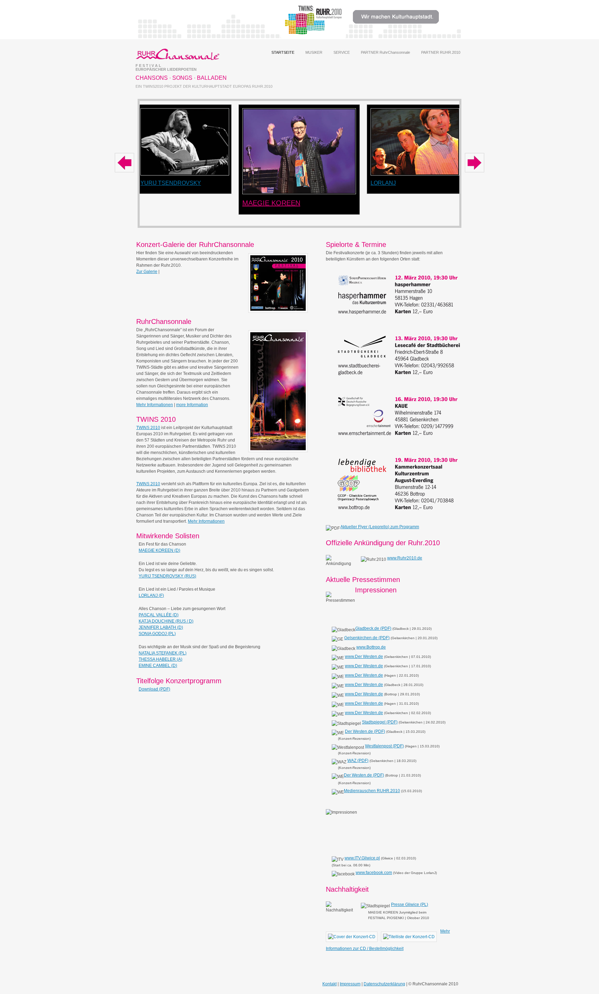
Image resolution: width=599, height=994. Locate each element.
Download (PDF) (154, 689)
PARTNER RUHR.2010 (440, 52)
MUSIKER (313, 52)
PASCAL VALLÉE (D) (159, 614)
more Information (192, 404)
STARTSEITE (282, 52)
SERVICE (341, 52)
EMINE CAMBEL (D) (158, 665)
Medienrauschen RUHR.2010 (372, 790)
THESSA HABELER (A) (160, 659)
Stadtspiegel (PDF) (380, 722)
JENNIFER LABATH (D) (161, 627)
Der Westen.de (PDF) (365, 731)
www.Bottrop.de (371, 647)
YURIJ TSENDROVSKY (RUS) (167, 576)
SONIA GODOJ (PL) (157, 633)
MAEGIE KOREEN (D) (159, 550)
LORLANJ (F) (151, 595)
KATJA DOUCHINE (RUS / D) (166, 621)
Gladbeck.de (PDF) (373, 628)
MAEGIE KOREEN (271, 203)
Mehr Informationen (154, 404)
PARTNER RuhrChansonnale (385, 52)
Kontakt (329, 984)
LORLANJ (383, 183)
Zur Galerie (146, 271)
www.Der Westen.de (364, 656)
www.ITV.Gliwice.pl (362, 858)
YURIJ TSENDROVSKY (170, 183)
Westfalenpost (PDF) (384, 746)
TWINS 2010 (148, 427)
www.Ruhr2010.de (404, 558)
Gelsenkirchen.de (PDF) (367, 637)
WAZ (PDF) (357, 760)
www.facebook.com (374, 872)
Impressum (350, 984)
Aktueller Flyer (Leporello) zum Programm (379, 526)
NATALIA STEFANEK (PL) (162, 653)
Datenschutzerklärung (384, 984)
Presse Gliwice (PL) (409, 904)
